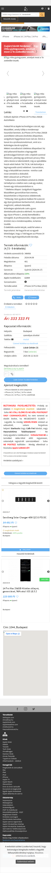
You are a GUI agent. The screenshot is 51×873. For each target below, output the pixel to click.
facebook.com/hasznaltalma (14, 840)
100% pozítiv (18, 533)
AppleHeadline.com (10, 724)
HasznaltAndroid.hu (10, 729)
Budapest (27, 331)
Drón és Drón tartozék (11, 787)
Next (43, 73)
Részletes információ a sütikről (29, 854)
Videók (5, 744)
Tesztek (5, 747)
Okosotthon (7, 784)
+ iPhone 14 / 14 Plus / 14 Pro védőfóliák (19, 395)
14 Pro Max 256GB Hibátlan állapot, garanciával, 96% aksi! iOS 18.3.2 (21, 590)
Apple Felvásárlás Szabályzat (14, 826)
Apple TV (6, 779)
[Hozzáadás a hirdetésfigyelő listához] (31, 245)
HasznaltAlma (10, 431)
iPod (4, 775)
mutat (26, 339)
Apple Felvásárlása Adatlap (13, 824)
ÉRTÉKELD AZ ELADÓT (14, 368)
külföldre (21, 444)
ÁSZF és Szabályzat (10, 810)
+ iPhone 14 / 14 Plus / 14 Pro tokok (17, 392)
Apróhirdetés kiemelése (12, 819)
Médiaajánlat (8, 803)
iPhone (5, 777)
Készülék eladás (9, 19)
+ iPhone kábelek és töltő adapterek (18, 390)
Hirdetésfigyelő (8, 807)
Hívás (18, 297)
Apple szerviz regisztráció (12, 822)
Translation (40, 112)
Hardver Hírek (8, 754)
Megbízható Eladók (10, 814)
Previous (7, 73)
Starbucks (15, 428)
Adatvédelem (8, 805)
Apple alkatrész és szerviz (12, 794)
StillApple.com (8, 717)
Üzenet (33, 297)
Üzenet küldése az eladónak (25, 343)
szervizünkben (32, 441)
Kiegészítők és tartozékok (12, 768)
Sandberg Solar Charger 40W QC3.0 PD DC (24, 517)
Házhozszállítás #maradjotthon (15, 831)
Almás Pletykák (9, 756)
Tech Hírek (7, 749)
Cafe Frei (30, 428)
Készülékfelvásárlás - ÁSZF (13, 812)
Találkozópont (28, 431)
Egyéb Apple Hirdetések (12, 791)
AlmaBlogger (8, 751)
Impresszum (7, 800)
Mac (4, 770)
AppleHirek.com (9, 722)
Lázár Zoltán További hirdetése (25, 380)
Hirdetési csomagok (10, 817)
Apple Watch (7, 782)
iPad (4, 772)
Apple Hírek (7, 742)
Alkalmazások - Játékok (12, 761)
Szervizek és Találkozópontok (14, 829)
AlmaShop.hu (8, 720)
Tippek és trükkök (10, 758)
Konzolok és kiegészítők (12, 789)
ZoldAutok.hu (8, 727)
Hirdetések (26, 14)
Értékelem (10, 307)
